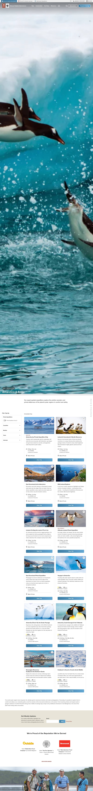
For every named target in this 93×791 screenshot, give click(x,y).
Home (4, 388)
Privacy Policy (69, 721)
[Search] (66, 6)
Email (47, 718)
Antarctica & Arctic (10, 388)
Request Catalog (84, 6)
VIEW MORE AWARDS (46, 761)
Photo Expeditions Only (12, 420)
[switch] (4, 420)
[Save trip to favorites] (27, 391)
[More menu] (59, 6)
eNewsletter (73, 6)
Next (62, 721)
